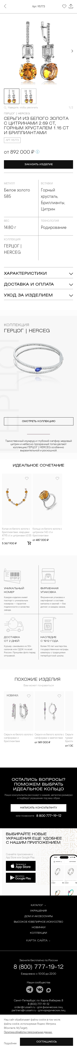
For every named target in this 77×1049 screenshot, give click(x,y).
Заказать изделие (38, 164)
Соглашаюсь (46, 1042)
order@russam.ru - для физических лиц (38, 1007)
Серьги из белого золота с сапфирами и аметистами (49, 736)
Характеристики (25, 274)
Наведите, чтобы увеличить (23, 107)
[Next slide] (72, 51)
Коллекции (38, 933)
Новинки (38, 927)
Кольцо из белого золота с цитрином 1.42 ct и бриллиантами (47, 532)
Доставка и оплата (29, 284)
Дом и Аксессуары (38, 916)
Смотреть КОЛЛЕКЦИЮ (38, 421)
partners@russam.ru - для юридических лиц (38, 1010)
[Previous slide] (5, 51)
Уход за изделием (28, 295)
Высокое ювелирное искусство (38, 922)
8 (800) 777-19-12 (39, 967)
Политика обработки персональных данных (28, 1032)
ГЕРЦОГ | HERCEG (17, 114)
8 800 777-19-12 (48, 816)
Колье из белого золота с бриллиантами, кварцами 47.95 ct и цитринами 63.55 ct (16, 534)
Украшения (38, 911)
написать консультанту (38, 808)
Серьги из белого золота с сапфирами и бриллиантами (18, 738)
